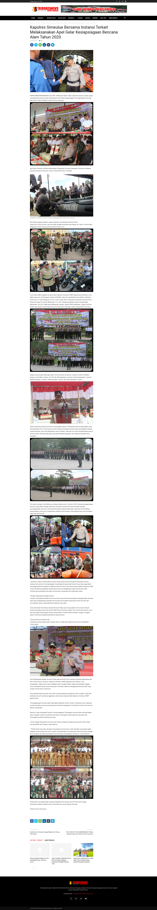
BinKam (40, 18)
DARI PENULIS (50, 840)
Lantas (87, 18)
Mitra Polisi (51, 18)
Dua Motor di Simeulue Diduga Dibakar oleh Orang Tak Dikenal (44, 833)
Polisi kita (62, 18)
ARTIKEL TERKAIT (36, 840)
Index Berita (113, 18)
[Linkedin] (44, 45)
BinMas (95, 18)
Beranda (32, 23)
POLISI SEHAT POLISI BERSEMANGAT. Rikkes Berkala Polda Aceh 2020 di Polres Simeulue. (79, 833)
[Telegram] (53, 45)
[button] (125, 18)
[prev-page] (31, 867)
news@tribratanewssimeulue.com (83, 893)
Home (33, 18)
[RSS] (119, 1)
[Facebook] (116, 1)
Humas (80, 18)
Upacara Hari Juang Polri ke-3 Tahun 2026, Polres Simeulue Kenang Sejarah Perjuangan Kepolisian (83, 860)
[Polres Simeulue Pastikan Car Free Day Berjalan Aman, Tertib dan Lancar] (40, 850)
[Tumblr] (48, 45)
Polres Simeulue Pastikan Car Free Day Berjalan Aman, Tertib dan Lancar (39, 860)
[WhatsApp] (40, 45)
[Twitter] (122, 1)
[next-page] (34, 867)
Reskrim (71, 18)
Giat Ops (103, 18)
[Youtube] (125, 1)
